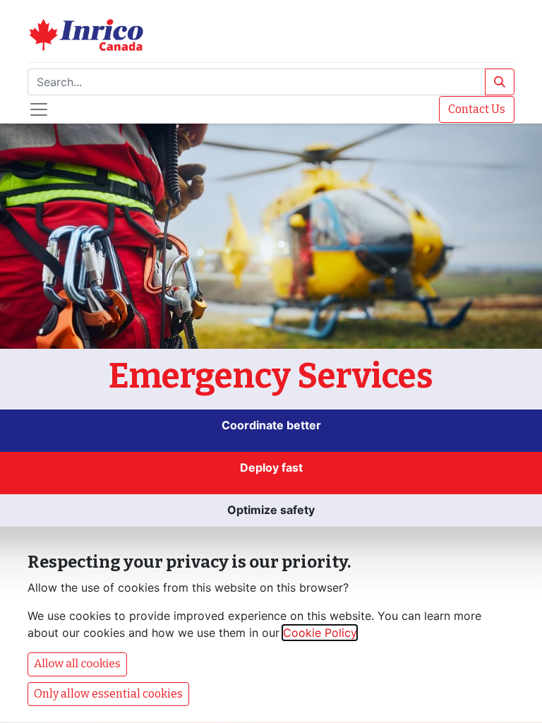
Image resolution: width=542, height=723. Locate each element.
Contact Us (476, 109)
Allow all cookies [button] (77, 664)
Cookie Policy (319, 633)
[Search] (499, 81)
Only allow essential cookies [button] (108, 693)
